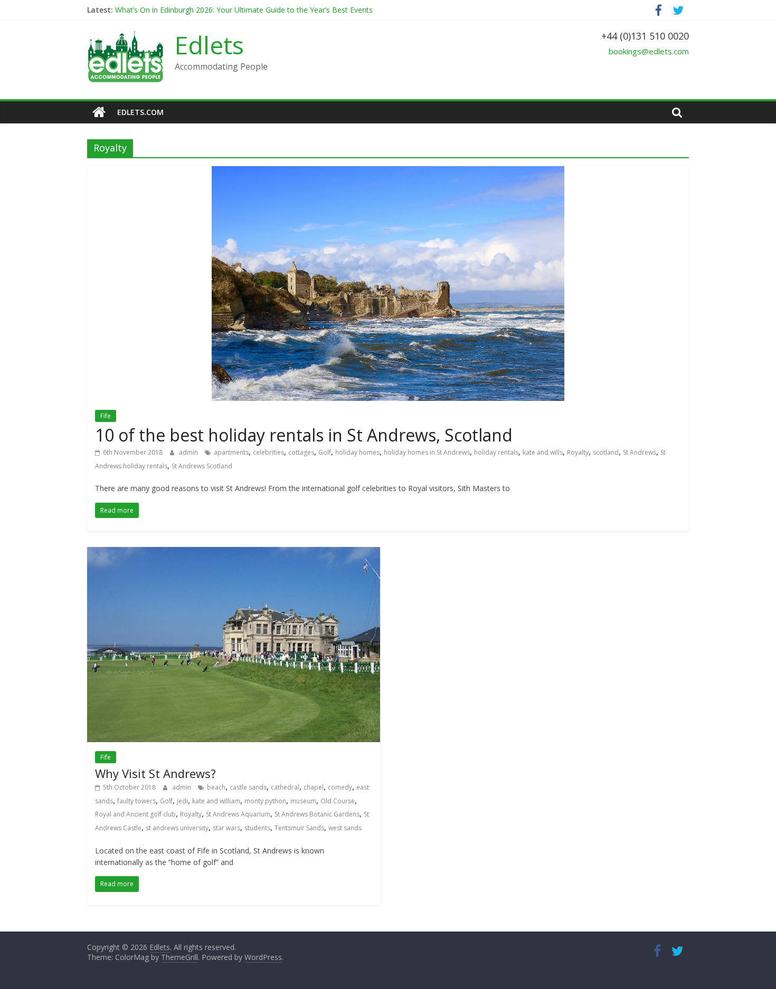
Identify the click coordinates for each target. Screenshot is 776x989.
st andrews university (177, 827)
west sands (345, 827)
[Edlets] (99, 112)
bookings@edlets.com (649, 51)
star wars (226, 827)
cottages (301, 452)
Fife (105, 415)
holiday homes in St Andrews (427, 452)
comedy (340, 787)
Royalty (578, 452)
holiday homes (357, 452)
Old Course (337, 800)
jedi (182, 800)
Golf (324, 452)
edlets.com (140, 112)
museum (303, 800)
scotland (606, 452)
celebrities (268, 452)
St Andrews (639, 452)
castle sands (248, 787)
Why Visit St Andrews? (155, 773)
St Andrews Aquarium (238, 814)
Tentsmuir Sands (299, 827)
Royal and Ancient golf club (135, 814)
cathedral (285, 787)
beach (216, 787)
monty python (265, 800)
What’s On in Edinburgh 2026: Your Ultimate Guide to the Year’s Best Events (244, 10)
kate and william (216, 800)
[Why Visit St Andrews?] (233, 553)
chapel (314, 787)
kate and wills (543, 452)
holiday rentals (496, 452)
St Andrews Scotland (202, 466)
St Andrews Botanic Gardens (317, 814)
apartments (231, 452)
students (257, 827)
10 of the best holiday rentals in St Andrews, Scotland (304, 435)
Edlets (209, 44)
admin (189, 452)
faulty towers (136, 800)
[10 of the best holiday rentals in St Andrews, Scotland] (388, 172)
